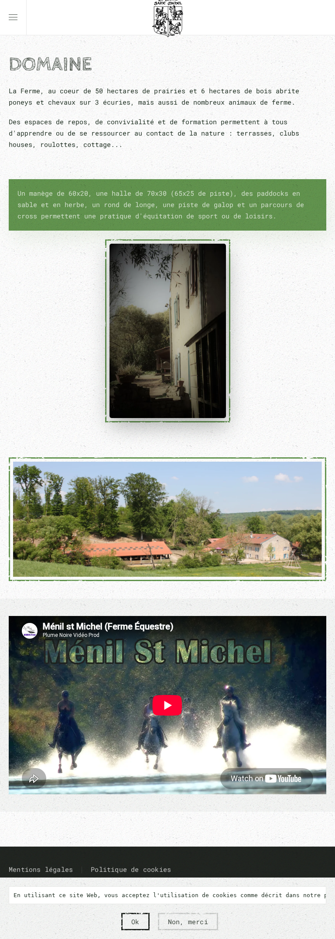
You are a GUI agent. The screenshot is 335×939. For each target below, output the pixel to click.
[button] (13, 17)
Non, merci (188, 921)
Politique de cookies (131, 869)
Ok (135, 921)
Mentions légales (41, 869)
